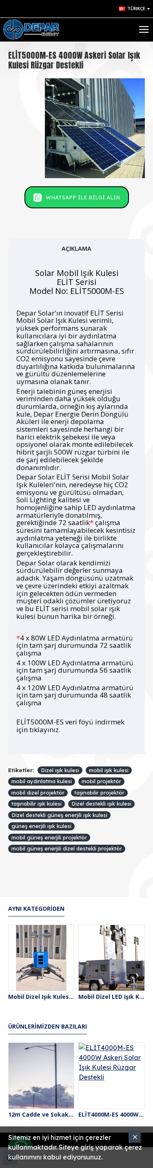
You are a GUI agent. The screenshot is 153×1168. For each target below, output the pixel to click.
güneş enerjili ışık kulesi (41, 826)
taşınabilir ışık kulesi (36, 803)
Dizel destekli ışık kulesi (101, 803)
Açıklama (76, 248)
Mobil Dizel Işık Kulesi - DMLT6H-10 (41, 996)
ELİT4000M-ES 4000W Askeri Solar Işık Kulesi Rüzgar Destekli (111, 1114)
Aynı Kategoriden (36, 908)
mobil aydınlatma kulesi (41, 781)
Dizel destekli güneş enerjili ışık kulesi (59, 815)
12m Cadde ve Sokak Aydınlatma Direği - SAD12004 (41, 1114)
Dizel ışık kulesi (60, 770)
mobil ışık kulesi (109, 770)
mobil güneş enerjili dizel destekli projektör (66, 848)
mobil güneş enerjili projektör (49, 837)
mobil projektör (101, 781)
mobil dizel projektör (37, 792)
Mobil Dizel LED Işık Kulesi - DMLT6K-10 (111, 996)
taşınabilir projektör (99, 792)
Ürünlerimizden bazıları (47, 1026)
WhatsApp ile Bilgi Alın (83, 197)
